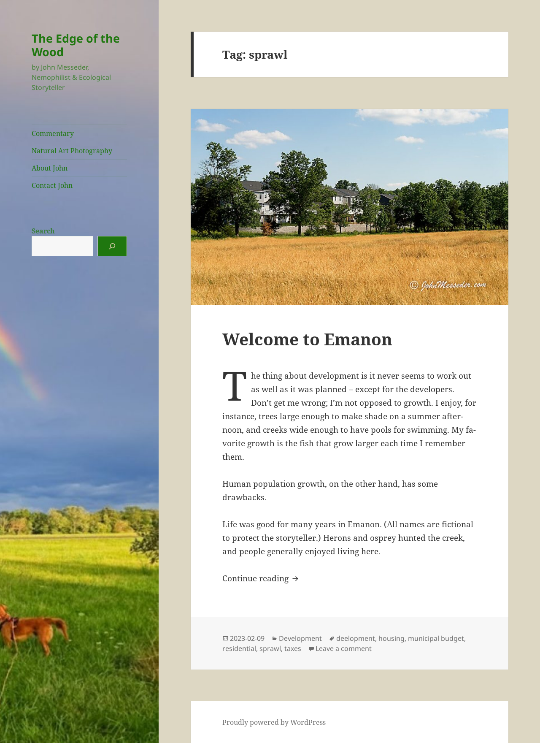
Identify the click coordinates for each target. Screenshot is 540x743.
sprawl (270, 648)
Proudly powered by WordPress (274, 722)
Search (43, 231)
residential (239, 648)
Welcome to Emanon (307, 339)
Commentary (53, 133)
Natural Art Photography (72, 150)
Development (300, 638)
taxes (292, 648)
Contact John (52, 185)
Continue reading (261, 578)
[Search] (112, 246)
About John (50, 168)
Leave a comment (344, 648)
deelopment (355, 638)
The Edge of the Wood (76, 45)
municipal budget (436, 638)
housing (391, 638)
